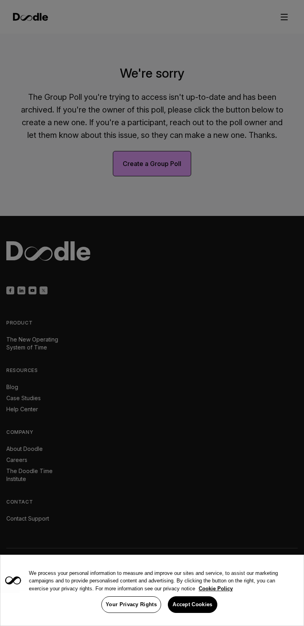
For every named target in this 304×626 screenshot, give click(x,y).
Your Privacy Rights (131, 604)
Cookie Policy (216, 589)
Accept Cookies (192, 604)
